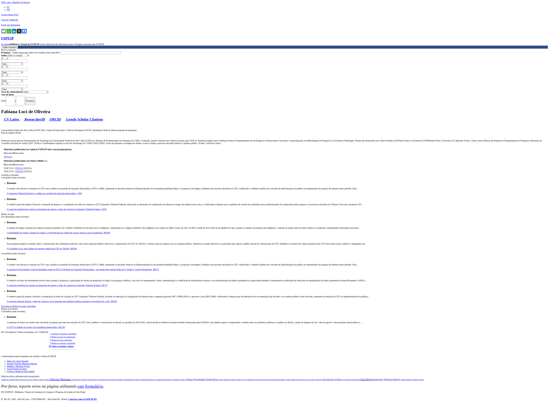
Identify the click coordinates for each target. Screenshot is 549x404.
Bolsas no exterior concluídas (63, 343)
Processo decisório (260, 380)
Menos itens (18, 153)
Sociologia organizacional (352, 380)
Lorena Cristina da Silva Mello (21, 371)
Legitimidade (144, 380)
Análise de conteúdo (8, 380)
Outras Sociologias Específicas (202, 379)
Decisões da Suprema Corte (90, 380)
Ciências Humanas (60, 379)
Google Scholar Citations (84, 119)
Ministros (169, 380)
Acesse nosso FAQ (9, 14)
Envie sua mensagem (10, 25)
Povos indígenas (248, 380)
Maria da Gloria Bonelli (17, 361)
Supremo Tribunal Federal (387, 379)
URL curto (6, 2)
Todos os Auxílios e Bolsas (63, 346)
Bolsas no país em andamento (63, 337)
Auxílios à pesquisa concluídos (64, 334)
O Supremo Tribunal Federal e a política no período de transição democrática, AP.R (44, 193)
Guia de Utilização (9, 20)
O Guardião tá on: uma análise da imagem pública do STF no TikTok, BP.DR (42, 248)
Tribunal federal (406, 380)
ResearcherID (34, 119)
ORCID (55, 119)
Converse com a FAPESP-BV (82, 399)
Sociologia (367, 379)
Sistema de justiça (297, 380)
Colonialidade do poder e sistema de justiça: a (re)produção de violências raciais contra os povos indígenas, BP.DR (58, 233)
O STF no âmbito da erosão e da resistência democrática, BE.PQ (36, 327)
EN (8, 10)
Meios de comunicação (157, 380)
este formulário (90, 386)
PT (8, 7)
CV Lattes (11, 119)
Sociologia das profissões (313, 380)
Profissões (271, 380)
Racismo (278, 380)
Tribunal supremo (418, 380)
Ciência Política (43, 380)
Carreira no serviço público (29, 380)
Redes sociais (286, 380)
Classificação (76, 380)
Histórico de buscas (21, 2)
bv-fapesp (5, 44)
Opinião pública (179, 380)
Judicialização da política (131, 380)
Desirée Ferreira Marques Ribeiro (22, 364)
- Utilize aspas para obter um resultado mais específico (30, 52)
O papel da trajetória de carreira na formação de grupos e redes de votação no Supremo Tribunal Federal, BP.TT (57, 285)
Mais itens (8, 153)
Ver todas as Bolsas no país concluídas (18, 306)
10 (50, 346)
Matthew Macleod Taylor (18, 366)
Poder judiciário (224, 380)
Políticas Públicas (236, 380)
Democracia (104, 380)
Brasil (17, 380)
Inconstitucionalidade (116, 380)
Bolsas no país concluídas (62, 340)
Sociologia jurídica (333, 379)
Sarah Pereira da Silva (17, 369)
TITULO (8, 157)
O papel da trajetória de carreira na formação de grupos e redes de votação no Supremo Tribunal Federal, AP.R (56, 209)
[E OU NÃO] (4, 58)
